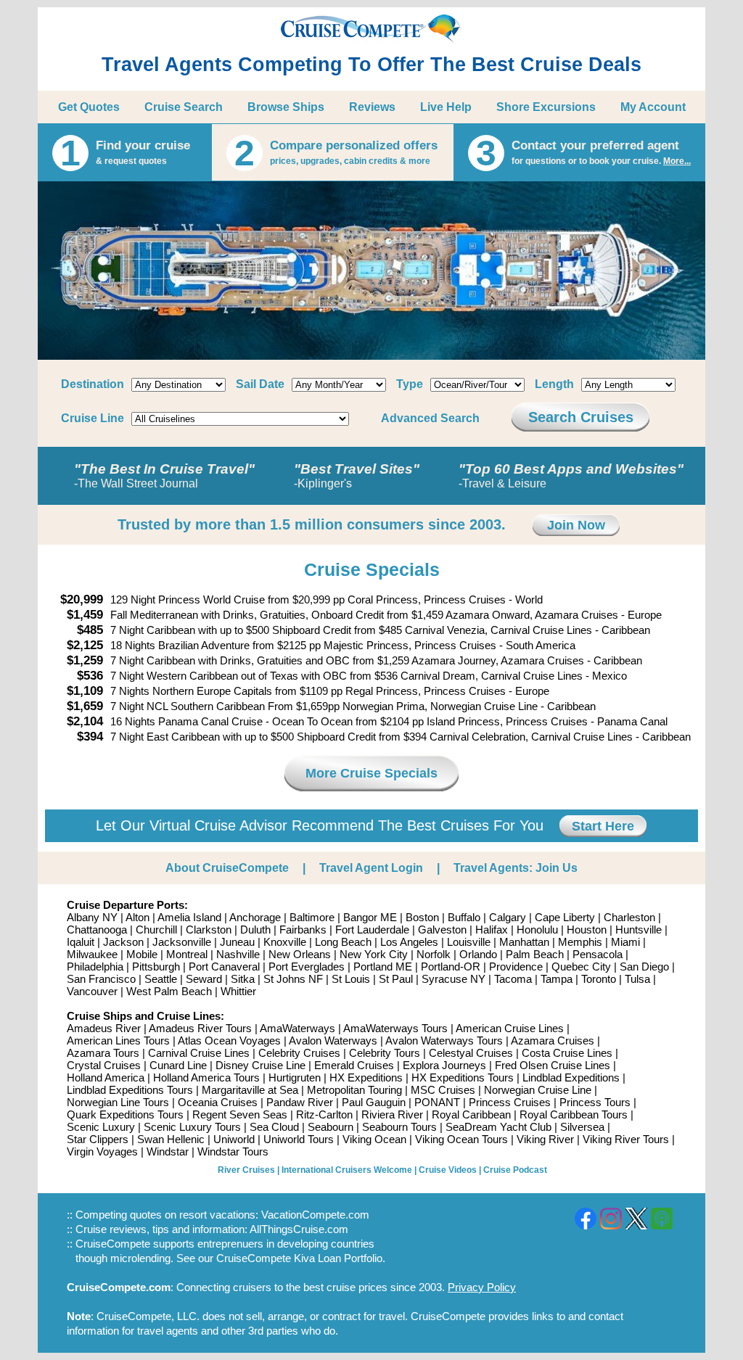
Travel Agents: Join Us (515, 868)
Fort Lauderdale (372, 929)
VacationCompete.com (315, 1214)
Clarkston (208, 929)
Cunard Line (178, 1065)
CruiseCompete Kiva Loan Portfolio (299, 1258)
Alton (137, 917)
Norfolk (433, 954)
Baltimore (312, 917)
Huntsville (638, 929)
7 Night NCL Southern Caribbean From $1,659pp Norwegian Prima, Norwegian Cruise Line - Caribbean (353, 706)
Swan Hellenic (171, 1139)
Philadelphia (95, 966)
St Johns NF (293, 979)
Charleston (629, 917)
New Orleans (299, 954)
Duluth (255, 929)
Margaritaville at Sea (250, 1090)
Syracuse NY (453, 979)
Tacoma (513, 979)
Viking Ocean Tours (461, 1139)
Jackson (123, 942)
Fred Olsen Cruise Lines (552, 1065)
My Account (653, 107)
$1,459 (85, 615)
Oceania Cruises (218, 1102)
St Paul (396, 979)
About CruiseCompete (227, 868)
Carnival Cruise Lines (199, 1053)
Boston (422, 917)
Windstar (168, 1151)
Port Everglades (306, 966)
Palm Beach (535, 954)
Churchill (156, 929)
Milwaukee (92, 954)
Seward (204, 979)
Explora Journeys (444, 1065)
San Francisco (101, 979)
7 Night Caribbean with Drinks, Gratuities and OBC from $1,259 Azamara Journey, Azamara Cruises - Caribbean (376, 660)
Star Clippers (97, 1139)
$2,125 (85, 645)
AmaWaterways (297, 1028)
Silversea (582, 1127)
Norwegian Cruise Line (537, 1090)
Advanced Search (430, 418)
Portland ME (382, 966)
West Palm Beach (169, 991)
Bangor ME (370, 917)
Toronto (598, 979)
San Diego (644, 966)
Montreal (187, 954)
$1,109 (85, 691)
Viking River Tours (626, 1139)
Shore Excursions (546, 107)
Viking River (545, 1139)
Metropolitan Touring (354, 1090)
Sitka (243, 979)
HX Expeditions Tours (462, 1077)
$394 (90, 736)
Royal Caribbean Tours (574, 1114)
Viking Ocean (374, 1139)
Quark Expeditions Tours (125, 1114)
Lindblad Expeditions (571, 1077)
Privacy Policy (482, 1287)
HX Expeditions (366, 1077)
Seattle (160, 979)
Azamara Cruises (552, 1040)
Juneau (237, 942)
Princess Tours (595, 1102)
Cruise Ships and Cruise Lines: (145, 1016)
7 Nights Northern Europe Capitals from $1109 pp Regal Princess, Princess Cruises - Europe (329, 691)
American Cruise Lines (510, 1028)
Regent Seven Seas (239, 1114)
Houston (587, 929)
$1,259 (85, 660)
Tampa (556, 979)
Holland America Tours (206, 1077)
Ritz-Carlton (324, 1114)
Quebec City (581, 966)
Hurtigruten (294, 1077)
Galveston (442, 929)
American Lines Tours (118, 1040)
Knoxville (284, 942)
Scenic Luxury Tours (192, 1127)
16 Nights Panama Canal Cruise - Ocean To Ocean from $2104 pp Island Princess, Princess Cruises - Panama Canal (389, 721)
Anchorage (255, 917)
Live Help (446, 107)
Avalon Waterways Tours (444, 1040)
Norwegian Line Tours (118, 1102)
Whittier (238, 991)
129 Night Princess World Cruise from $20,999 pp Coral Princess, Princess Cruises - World (326, 599)
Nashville (238, 954)
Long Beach (343, 942)
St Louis (351, 979)
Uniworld (234, 1139)
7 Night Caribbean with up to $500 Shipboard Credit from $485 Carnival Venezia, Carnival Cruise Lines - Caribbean (380, 630)
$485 (90, 630)
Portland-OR (450, 966)
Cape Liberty (565, 917)
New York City (374, 954)
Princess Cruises (510, 1102)
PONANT (437, 1102)
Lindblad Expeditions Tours (130, 1090)
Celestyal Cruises (471, 1053)
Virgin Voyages (102, 1151)
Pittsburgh (156, 966)
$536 (90, 676)
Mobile (141, 954)
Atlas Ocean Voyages (229, 1040)
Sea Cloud (274, 1127)
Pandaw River (299, 1102)
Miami (625, 942)
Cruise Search (183, 107)
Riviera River (392, 1114)
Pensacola (597, 954)
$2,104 (85, 721)
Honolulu (537, 929)
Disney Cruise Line (260, 1065)
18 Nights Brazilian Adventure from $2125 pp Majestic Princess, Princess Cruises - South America (342, 645)
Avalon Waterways (333, 1040)
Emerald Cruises (354, 1065)
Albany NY (92, 917)
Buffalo (464, 917)
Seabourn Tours (399, 1127)
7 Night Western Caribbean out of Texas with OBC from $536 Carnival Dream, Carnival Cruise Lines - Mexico (368, 675)
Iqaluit (80, 942)
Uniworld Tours (298, 1139)
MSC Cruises (443, 1090)
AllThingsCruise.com (299, 1229)
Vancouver (92, 991)
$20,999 (81, 599)
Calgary (507, 917)
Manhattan (524, 942)
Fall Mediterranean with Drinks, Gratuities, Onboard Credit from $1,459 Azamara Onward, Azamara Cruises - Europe (386, 615)
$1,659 (85, 706)
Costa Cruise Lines (567, 1053)
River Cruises (246, 1170)
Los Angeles (409, 942)
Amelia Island (189, 917)
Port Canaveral (224, 966)
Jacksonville (181, 942)
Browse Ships (285, 107)
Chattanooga (97, 929)
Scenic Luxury (101, 1127)
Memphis (580, 942)
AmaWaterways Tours (395, 1028)
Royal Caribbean (471, 1114)
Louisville (468, 942)
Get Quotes (89, 107)
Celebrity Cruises (299, 1053)
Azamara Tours (103, 1053)
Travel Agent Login (371, 868)
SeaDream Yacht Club (498, 1127)
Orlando (478, 954)
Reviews (372, 107)
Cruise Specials (372, 569)
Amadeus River (104, 1028)
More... (677, 161)
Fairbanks (303, 929)
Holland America (105, 1077)
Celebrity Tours (384, 1053)
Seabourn (330, 1127)
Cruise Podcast (515, 1170)
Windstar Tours (232, 1151)
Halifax (491, 929)
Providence (516, 966)
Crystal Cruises (104, 1065)
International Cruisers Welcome (347, 1170)
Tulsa (637, 979)
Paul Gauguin (374, 1102)
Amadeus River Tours (200, 1028)
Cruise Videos (448, 1170)
